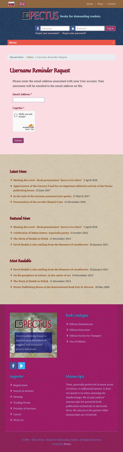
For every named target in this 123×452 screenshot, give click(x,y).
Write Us (18, 420)
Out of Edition (78, 341)
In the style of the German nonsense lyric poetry (42, 196)
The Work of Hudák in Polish (30, 238)
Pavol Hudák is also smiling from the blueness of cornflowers (50, 244)
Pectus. (67, 443)
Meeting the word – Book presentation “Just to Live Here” (47, 180)
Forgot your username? (47, 33)
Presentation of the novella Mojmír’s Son (38, 202)
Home (90, 3)
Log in (110, 28)
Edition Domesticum (81, 324)
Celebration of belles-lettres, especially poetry (41, 232)
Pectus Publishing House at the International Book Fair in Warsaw (53, 287)
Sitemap (18, 396)
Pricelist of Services (24, 408)
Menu (61, 42)
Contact (111, 3)
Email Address (22, 94)
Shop (100, 3)
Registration (20, 385)
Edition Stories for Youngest (85, 335)
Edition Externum (80, 329)
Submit (18, 140)
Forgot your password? (74, 33)
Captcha (18, 108)
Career (17, 414)
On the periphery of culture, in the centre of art (42, 275)
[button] (13, 365)
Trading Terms (21, 402)
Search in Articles (23, 391)
